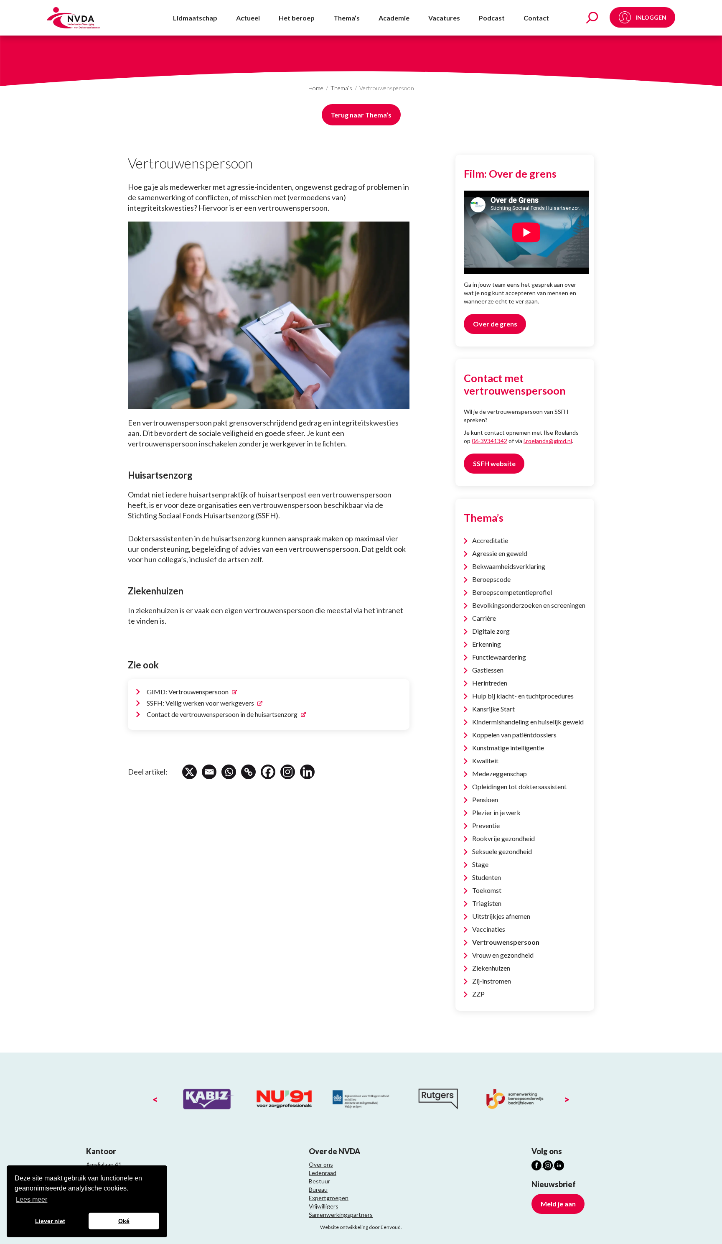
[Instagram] (287, 772)
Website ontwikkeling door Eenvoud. (361, 1227)
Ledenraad (322, 1172)
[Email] (209, 772)
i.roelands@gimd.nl (548, 440)
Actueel (248, 18)
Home (315, 88)
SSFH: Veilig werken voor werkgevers (201, 703)
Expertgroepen (328, 1197)
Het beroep (297, 18)
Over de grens (495, 324)
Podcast (492, 18)
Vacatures (444, 18)
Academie (394, 18)
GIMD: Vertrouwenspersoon (188, 692)
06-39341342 (489, 440)
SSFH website (494, 463)
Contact (536, 18)
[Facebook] (268, 772)
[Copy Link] (248, 772)
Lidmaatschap (195, 18)
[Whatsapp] (228, 772)
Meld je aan (558, 1204)
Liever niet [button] (50, 1221)
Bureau (318, 1189)
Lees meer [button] (31, 1199)
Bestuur (319, 1181)
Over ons (321, 1164)
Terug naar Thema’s (361, 115)
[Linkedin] (307, 772)
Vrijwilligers (323, 1206)
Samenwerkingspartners (341, 1214)
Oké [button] (124, 1221)
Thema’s (346, 18)
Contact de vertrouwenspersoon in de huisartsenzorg (223, 714)
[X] (189, 772)
